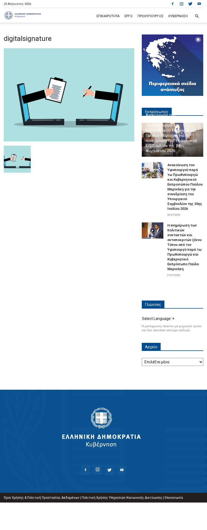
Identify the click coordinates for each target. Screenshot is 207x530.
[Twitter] (190, 4)
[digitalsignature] (69, 140)
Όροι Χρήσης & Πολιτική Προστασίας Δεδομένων (41, 498)
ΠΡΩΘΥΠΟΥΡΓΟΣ (150, 16)
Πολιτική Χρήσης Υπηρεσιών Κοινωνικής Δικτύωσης (122, 498)
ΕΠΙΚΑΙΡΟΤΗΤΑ (108, 16)
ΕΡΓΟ (129, 16)
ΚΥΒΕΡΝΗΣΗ (178, 16)
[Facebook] (172, 4)
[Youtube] (199, 4)
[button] (196, 16)
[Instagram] (181, 4)
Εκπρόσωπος (156, 112)
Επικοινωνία (174, 498)
